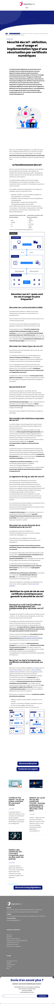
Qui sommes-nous (12, 961)
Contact (9, 966)
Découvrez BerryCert (28, 763)
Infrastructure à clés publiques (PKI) (17, 940)
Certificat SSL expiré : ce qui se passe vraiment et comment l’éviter (16, 801)
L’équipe (9, 963)
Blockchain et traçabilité (14, 946)
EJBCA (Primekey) (36, 670)
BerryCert (9, 935)
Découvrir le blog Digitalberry (28, 887)
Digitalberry (27, 3)
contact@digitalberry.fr (13, 920)
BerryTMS (9, 937)
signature (35, 672)
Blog (8, 968)
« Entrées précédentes (12, 884)
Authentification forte (13, 942)
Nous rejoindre (11, 965)
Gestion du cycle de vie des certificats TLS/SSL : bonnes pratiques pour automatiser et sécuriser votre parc (37, 804)
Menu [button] (27, 7)
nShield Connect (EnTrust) (16, 672)
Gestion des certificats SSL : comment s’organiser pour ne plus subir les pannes (16, 854)
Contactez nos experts (28, 769)
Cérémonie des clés (12, 944)
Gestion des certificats (13, 939)
